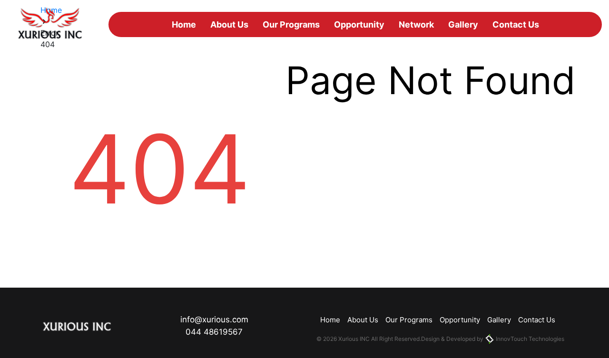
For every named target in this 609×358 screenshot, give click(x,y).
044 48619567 (214, 332)
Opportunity (359, 24)
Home (184, 24)
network (416, 24)
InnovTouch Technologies (529, 338)
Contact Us (515, 24)
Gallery (463, 24)
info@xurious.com (214, 319)
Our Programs (291, 24)
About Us (229, 24)
